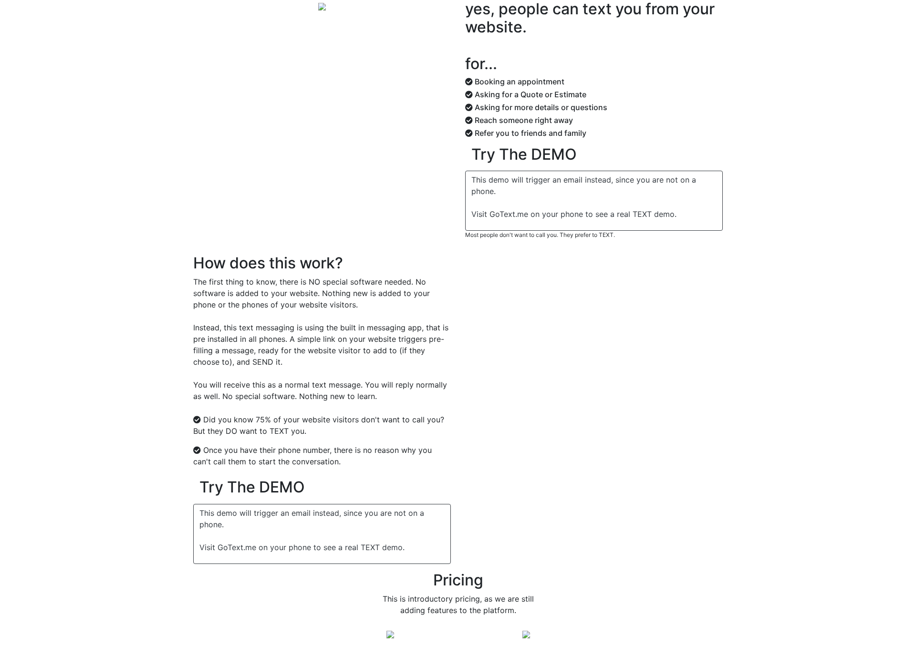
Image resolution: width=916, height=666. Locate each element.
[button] (524, 156)
